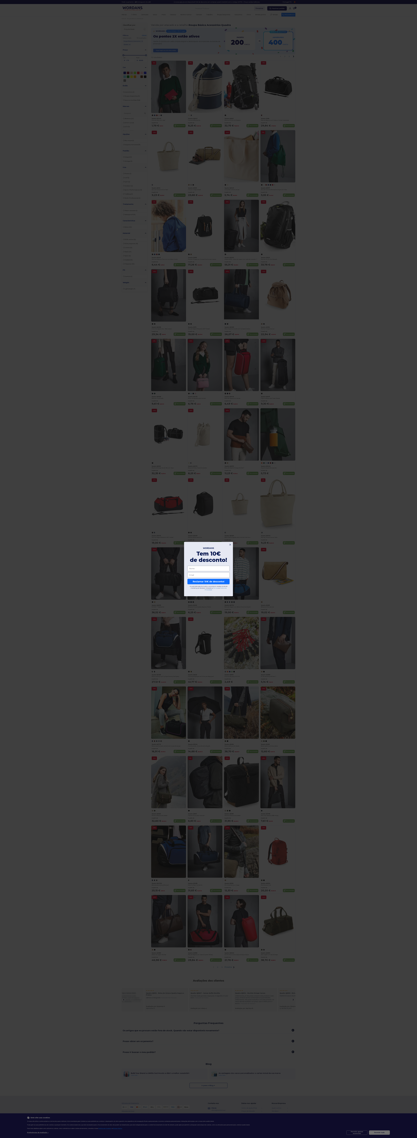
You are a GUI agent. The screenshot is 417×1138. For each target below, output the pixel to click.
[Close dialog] (230, 545)
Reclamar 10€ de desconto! (208, 581)
